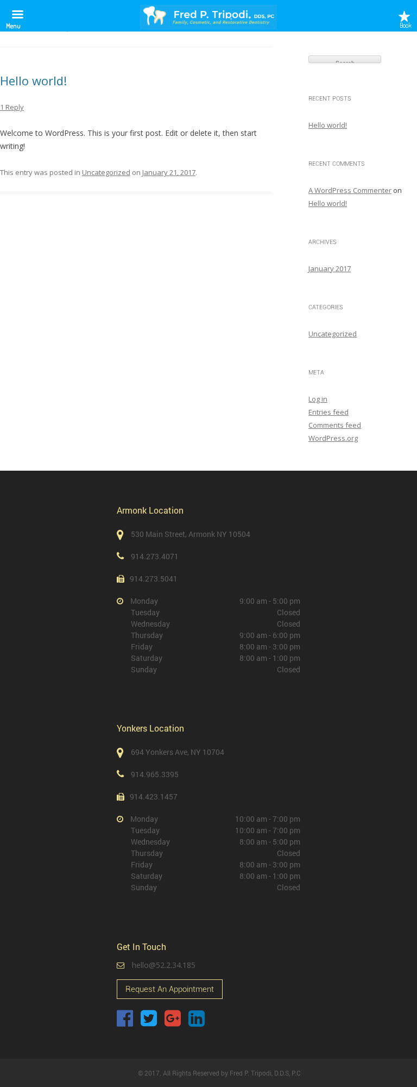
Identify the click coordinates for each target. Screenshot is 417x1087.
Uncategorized (106, 172)
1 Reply (12, 107)
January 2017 (329, 268)
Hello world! (33, 80)
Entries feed (328, 412)
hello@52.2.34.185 (163, 965)
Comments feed (334, 425)
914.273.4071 (155, 556)
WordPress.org (333, 438)
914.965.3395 (155, 774)
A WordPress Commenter (349, 190)
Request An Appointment (169, 989)
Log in (317, 399)
